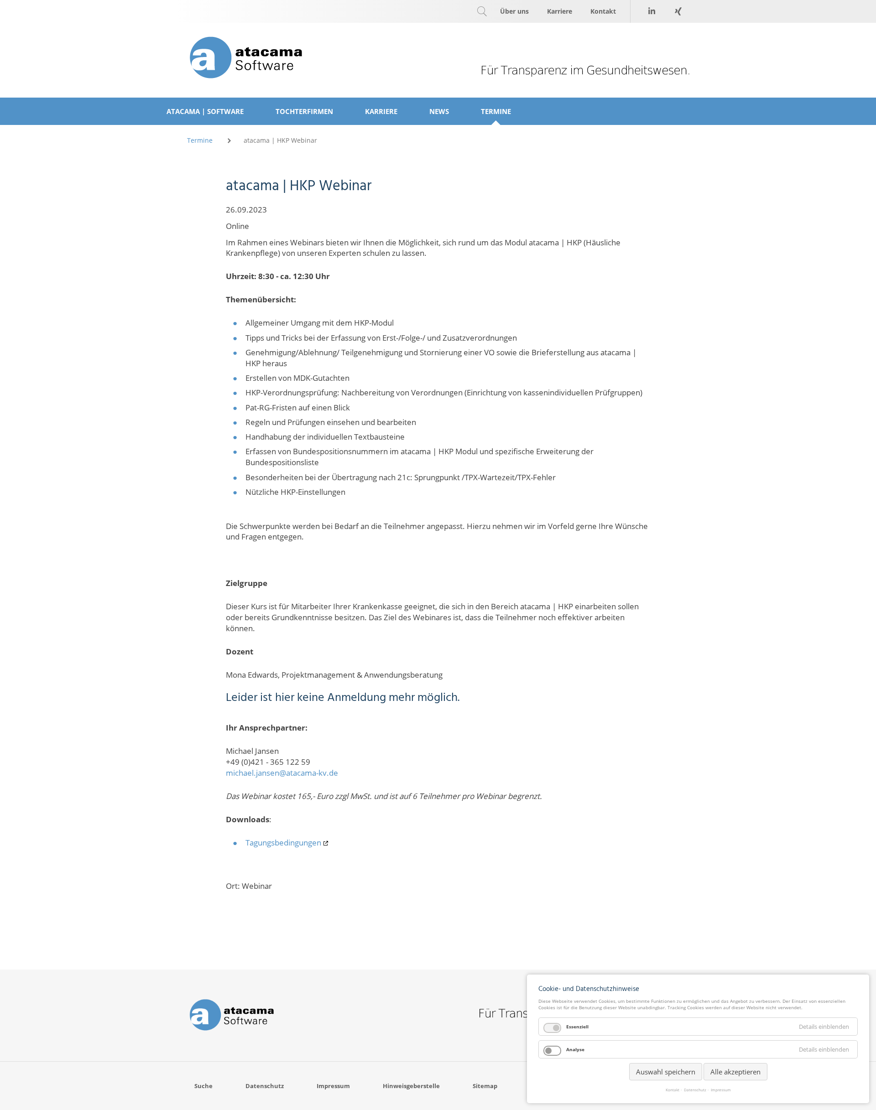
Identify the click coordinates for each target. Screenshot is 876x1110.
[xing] (678, 11)
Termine (200, 140)
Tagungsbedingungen (283, 842)
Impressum (721, 1090)
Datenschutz (695, 1090)
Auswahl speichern (665, 1071)
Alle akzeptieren (735, 1071)
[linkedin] (651, 11)
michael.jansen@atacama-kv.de (282, 773)
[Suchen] (482, 11)
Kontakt (672, 1090)
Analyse (575, 1049)
